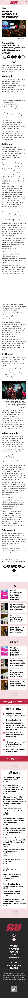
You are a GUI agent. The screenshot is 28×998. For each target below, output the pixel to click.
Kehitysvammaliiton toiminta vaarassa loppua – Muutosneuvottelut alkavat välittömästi (13, 811)
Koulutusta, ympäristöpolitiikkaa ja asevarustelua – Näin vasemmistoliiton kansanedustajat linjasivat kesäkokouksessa (16, 595)
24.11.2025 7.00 (23, 53)
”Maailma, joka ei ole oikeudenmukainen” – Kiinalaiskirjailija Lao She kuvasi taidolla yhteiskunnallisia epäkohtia (14, 821)
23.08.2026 (5, 863)
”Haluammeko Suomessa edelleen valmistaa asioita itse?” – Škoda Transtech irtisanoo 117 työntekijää (16, 618)
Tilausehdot (14, 968)
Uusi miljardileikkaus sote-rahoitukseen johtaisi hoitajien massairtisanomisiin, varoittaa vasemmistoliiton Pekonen (17, 606)
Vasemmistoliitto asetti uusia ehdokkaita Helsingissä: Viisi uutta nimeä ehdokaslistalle (15, 735)
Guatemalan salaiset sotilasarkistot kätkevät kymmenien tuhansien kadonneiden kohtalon (12, 876)
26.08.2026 (5, 781)
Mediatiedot (14, 952)
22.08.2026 (5, 888)
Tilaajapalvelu (14, 949)
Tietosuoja (14, 963)
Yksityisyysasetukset (14, 965)
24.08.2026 (5, 846)
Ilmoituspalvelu (14, 958)
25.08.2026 (5, 805)
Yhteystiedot (14, 946)
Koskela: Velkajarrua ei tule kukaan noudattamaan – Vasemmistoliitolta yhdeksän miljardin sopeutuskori (17, 629)
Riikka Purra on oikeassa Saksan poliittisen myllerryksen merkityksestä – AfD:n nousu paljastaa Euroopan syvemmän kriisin (14, 830)
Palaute (14, 955)
